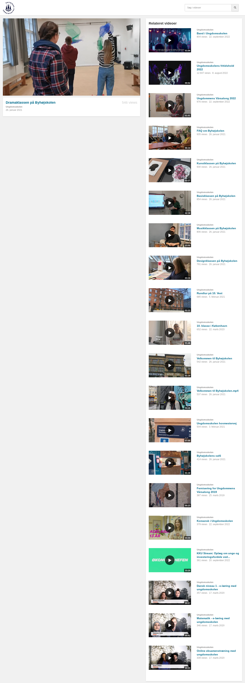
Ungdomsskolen (14, 107)
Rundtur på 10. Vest (209, 293)
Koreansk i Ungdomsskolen (215, 520)
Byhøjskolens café (209, 455)
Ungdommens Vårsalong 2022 (216, 98)
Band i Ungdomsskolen (212, 33)
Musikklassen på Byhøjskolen (216, 228)
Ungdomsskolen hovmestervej (217, 423)
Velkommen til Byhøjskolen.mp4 (217, 390)
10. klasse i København (212, 325)
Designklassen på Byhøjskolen (217, 260)
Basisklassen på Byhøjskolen (216, 195)
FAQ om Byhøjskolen (210, 130)
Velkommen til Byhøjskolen (214, 358)
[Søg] (235, 7)
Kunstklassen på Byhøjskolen (216, 163)
